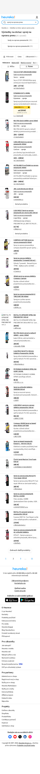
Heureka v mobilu (8, 648)
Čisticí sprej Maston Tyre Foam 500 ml (25, 460)
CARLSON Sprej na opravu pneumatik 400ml (23, 143)
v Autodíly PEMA (19, 346)
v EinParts (17, 543)
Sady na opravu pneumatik (23, 74)
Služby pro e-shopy (8, 682)
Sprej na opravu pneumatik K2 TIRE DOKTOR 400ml (24, 295)
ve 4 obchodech (19, 88)
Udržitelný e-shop (8, 726)
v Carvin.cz (17, 271)
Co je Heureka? (7, 611)
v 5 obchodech (19, 137)
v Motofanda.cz (19, 364)
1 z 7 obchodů (18, 116)
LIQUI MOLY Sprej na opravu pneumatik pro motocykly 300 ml (26, 211)
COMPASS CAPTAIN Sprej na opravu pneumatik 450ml (24, 241)
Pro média (5, 624)
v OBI (15, 253)
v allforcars (17, 328)
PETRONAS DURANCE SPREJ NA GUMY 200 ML (25, 370)
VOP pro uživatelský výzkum (11, 667)
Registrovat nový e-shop (10, 679)
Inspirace (5, 723)
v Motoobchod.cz (19, 525)
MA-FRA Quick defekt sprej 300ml (26, 121)
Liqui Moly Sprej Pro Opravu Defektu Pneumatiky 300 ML (24, 352)
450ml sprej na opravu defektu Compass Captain (25, 277)
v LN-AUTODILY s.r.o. (21, 507)
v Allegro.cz (17, 229)
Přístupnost (6, 636)
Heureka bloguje (7, 627)
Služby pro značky (8, 689)
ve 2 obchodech (19, 184)
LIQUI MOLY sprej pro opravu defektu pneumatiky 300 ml (24, 406)
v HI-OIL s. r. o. (18, 382)
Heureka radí (6, 652)
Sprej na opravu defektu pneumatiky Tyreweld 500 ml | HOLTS (24, 260)
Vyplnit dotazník (20, 591)
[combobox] (20, 22)
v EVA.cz (16, 289)
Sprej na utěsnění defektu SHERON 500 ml (23, 388)
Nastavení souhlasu (8, 658)
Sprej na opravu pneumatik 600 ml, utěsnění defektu (25, 531)
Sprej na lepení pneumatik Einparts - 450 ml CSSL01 (23, 442)
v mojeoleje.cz (18, 199)
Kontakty (5, 614)
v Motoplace (18, 489)
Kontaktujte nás (20, 583)
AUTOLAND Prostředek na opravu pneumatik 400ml (26, 166)
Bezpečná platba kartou (10, 664)
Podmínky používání (8, 617)
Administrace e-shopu (9, 676)
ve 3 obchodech (19, 160)
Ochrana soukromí (8, 661)
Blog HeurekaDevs (8, 630)
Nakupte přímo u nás (9, 655)
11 (32, 558)
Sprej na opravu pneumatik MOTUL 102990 (23, 495)
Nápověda (5, 701)
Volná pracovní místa (9, 621)
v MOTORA (17, 436)
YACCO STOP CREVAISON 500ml (25, 72)
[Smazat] (36, 22)
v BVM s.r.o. (17, 307)
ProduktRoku (6, 716)
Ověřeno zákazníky (8, 710)
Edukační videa (7, 698)
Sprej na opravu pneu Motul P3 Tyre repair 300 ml (25, 477)
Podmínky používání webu (26, 745)
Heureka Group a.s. (25, 743)
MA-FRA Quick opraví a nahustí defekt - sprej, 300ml (25, 334)
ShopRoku (5, 713)
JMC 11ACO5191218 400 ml (23, 189)
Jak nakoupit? (6, 645)
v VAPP (16, 400)
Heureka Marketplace (9, 686)
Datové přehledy (7, 692)
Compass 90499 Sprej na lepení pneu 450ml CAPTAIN (25, 424)
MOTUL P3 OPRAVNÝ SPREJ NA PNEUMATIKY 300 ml (25, 316)
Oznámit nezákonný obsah (11, 633)
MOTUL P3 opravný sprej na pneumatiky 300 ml (23, 513)
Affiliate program (7, 695)
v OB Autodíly (18, 454)
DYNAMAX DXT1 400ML (22, 93)
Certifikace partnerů (9, 720)
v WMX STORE (18, 418)
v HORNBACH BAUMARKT (23, 467)
